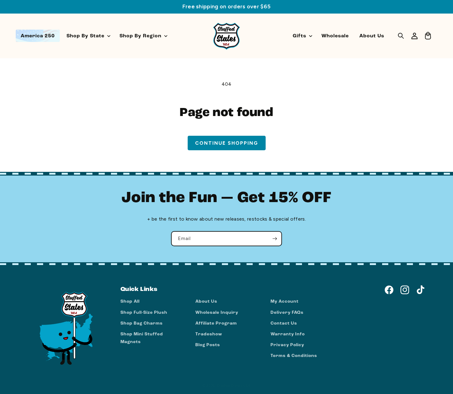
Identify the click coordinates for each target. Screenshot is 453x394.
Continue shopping (226, 143)
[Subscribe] (274, 238)
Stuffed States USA (234, 386)
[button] (88, 36)
